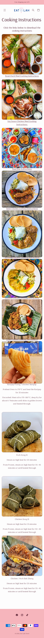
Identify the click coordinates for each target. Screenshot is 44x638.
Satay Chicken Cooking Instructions (22, 209)
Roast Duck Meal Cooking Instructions (22, 76)
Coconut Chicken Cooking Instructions (22, 298)
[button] (4, 10)
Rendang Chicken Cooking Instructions (22, 257)
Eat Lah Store (24, 633)
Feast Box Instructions (22, 169)
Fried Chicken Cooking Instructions (22, 339)
